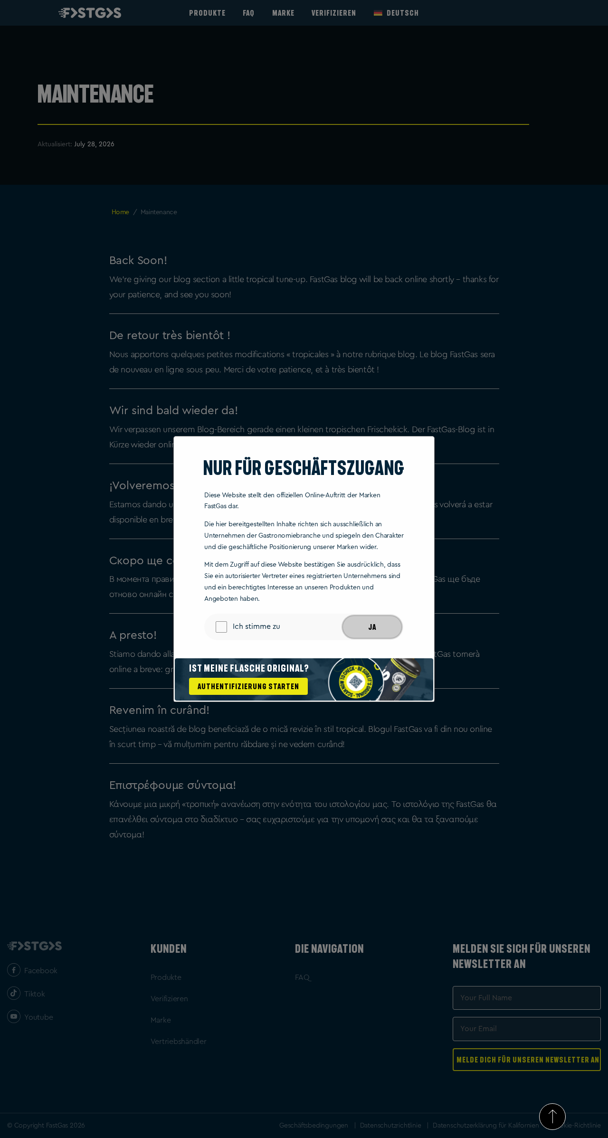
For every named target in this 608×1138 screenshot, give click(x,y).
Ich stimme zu (256, 626)
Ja (372, 627)
